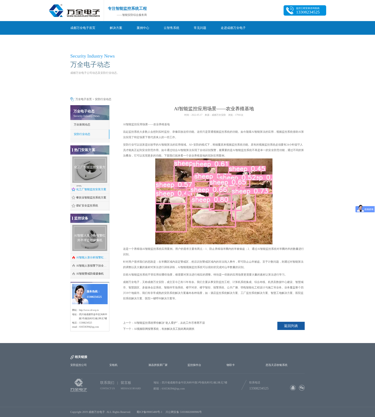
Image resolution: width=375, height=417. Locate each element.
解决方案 (116, 27)
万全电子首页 (83, 99)
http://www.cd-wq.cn (89, 318)
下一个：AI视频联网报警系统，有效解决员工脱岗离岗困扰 (158, 328)
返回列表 (291, 326)
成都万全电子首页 (82, 27)
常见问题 (200, 27)
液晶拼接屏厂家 (158, 373)
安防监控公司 (78, 373)
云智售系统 (171, 27)
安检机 (113, 373)
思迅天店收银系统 (277, 373)
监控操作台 (194, 373)
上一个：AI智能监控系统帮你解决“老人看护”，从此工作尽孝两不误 (164, 322)
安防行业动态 (103, 99)
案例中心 (143, 27)
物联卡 (231, 373)
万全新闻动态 (82, 124)
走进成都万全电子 (233, 27)
